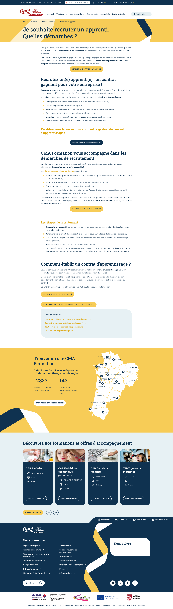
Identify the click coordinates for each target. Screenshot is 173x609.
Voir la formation (37, 499)
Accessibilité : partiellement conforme (78, 605)
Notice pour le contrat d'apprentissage (67, 305)
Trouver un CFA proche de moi (50, 403)
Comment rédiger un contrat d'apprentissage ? (66, 319)
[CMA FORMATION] (33, 12)
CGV (59, 605)
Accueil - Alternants (30, 22)
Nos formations (77, 14)
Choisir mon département (78, 3)
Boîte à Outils (118, 14)
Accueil (50, 14)
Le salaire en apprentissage (57, 331)
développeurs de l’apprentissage (59, 171)
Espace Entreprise (48, 22)
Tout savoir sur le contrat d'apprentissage (64, 327)
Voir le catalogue (33, 512)
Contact (141, 605)
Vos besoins (61, 14)
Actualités (105, 14)
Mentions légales (103, 605)
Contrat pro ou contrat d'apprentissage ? (64, 323)
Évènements (92, 14)
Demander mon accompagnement (86, 142)
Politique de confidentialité (39, 605)
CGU (54, 605)
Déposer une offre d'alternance (86, 69)
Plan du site (131, 605)
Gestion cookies (118, 605)
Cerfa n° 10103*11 (56, 294)
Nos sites (29, 583)
